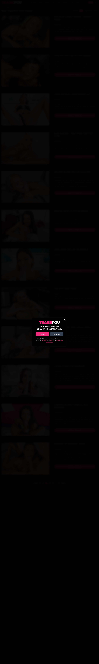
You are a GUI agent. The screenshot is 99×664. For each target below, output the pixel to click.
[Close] (65, 320)
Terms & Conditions (47, 340)
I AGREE (42, 334)
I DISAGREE (56, 334)
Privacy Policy (59, 340)
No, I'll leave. (49, 342)
